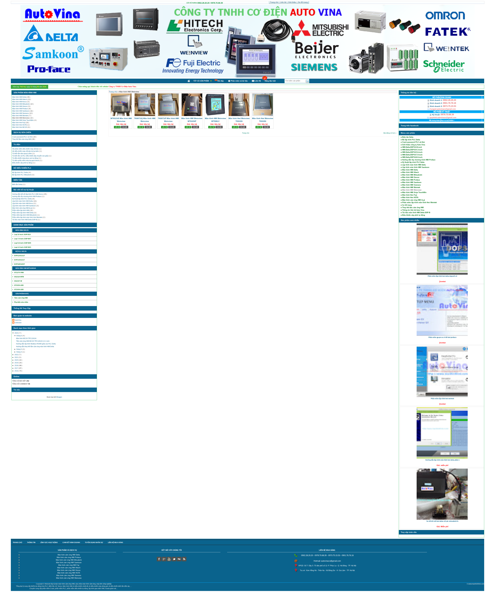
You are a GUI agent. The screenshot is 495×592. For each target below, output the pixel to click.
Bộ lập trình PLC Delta (20, 172)
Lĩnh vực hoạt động (49, 542)
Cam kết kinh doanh (71, 542)
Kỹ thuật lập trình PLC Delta (22, 199)
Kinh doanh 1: (436, 100)
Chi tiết (32, 230)
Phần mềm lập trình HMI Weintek (442, 399)
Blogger (59, 397)
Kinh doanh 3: (436, 106)
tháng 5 (19, 349)
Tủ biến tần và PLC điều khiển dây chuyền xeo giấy (30, 156)
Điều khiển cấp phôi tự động (22, 163)
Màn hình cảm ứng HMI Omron (68, 570)
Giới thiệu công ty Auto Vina (413, 145)
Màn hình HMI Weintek (20, 116)
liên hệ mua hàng (115, 542)
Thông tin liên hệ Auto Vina (413, 210)
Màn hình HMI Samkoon (21, 111)
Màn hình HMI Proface (20, 109)
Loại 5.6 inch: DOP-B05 (22, 243)
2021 (17, 357)
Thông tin (31, 542)
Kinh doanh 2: (436, 103)
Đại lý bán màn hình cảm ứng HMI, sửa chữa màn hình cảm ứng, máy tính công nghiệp (81, 584)
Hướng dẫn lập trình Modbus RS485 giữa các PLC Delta (36, 344)
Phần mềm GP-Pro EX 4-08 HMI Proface (442, 337)
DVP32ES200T (19, 264)
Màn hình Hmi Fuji (18, 123)
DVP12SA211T (19, 256)
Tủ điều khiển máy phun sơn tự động (25, 158)
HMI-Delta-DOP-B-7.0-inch (412, 155)
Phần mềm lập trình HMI (21, 210)
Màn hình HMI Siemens (20, 113)
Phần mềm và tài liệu (239, 81)
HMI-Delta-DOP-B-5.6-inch (412, 152)
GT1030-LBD (19, 285)
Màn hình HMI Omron (20, 106)
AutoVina (18, 320)
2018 (17, 365)
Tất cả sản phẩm (201, 81)
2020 (17, 360)
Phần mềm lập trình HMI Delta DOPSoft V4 (442, 276)
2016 (17, 371)
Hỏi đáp (220, 81)
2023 (17, 333)
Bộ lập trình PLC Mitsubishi (22, 175)
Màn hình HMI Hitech (19, 99)
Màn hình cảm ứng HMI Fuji (68, 565)
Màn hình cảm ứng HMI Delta (69, 555)
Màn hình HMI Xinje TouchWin (23, 120)
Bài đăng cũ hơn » (389, 133)
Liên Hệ (258, 81)
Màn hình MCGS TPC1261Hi (26, 338)
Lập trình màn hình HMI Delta (22, 201)
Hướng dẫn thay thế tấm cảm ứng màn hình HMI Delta (35, 346)
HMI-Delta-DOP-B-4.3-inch (412, 150)
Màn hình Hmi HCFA (19, 125)
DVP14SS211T (19, 260)
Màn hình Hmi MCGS (19, 127)
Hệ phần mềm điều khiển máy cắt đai (25, 149)
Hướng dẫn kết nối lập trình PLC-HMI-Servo (27, 194)
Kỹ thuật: (436, 115)
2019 (17, 363)
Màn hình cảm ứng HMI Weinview (68, 578)
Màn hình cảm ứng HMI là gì (22, 208)
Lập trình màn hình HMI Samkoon (24, 206)
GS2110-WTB (19, 277)
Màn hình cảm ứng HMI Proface (69, 557)
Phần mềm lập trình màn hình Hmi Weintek (27, 217)
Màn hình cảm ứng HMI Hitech (68, 568)
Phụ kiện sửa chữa (21, 302)
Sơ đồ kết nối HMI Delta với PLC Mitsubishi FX (442, 521)
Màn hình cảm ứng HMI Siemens (68, 575)
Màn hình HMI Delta (19, 97)
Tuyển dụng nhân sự (94, 542)
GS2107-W (18, 281)
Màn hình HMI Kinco (19, 102)
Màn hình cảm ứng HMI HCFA (68, 573)
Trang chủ (113, 92)
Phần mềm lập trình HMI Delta (23, 213)
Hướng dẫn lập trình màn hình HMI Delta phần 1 (442, 460)
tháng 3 (19, 352)
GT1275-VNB (19, 272)
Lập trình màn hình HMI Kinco (22, 203)
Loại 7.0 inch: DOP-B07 (22, 239)
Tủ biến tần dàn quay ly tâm (22, 153)
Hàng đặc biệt (270, 81)
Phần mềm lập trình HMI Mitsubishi (24, 215)
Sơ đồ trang (407, 205)
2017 (17, 368)
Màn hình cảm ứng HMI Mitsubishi (69, 560)
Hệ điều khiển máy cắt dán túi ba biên (25, 151)
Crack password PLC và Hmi (22, 137)
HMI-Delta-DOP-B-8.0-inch (412, 157)
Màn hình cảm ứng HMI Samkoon (68, 563)
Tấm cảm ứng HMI (21, 298)
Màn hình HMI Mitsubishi (21, 104)
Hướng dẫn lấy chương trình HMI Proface (27, 196)
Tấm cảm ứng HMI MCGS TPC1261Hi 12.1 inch (33, 341)
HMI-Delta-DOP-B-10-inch (412, 147)
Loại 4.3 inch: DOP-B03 (22, 247)
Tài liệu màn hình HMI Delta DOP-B (24, 220)
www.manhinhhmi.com (476, 584)
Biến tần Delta (17, 184)
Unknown (18, 323)
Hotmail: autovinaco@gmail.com (327, 561)
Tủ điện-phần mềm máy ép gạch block (25, 160)
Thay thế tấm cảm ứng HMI (21, 139)
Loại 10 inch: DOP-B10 (22, 234)
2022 (17, 355)
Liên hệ (117, 127)
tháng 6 (19, 336)
